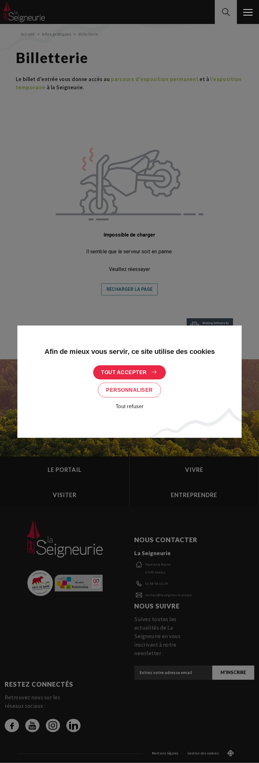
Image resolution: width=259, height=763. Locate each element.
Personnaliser (129, 390)
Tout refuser (130, 406)
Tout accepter (124, 372)
